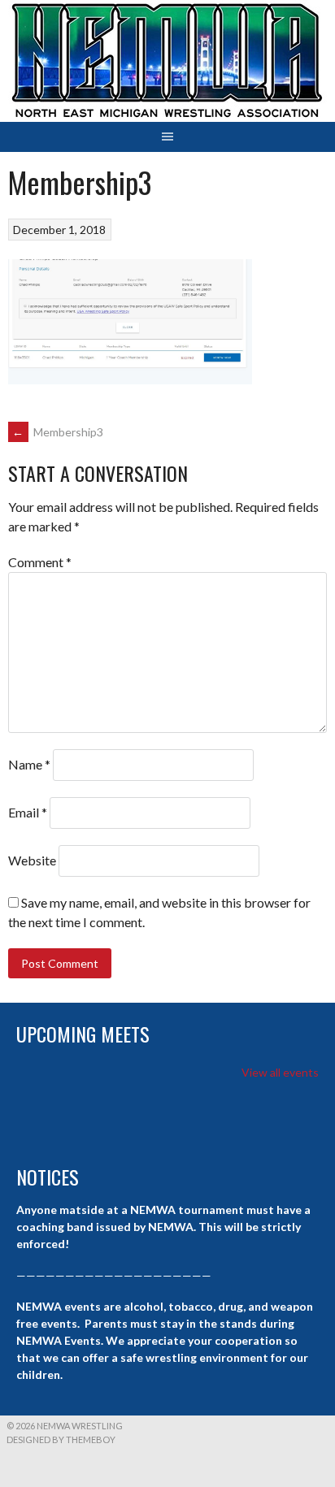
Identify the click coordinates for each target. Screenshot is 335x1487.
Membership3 (57, 432)
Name (29, 764)
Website (32, 860)
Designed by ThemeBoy (61, 1439)
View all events (280, 1072)
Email (27, 812)
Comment (40, 562)
